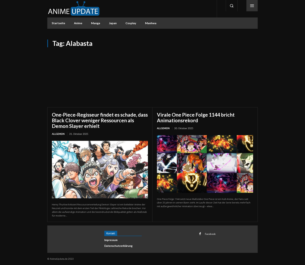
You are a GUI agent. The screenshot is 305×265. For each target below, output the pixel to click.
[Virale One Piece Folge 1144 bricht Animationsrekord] (205, 164)
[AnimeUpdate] (73, 8)
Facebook (210, 234)
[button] (231, 5)
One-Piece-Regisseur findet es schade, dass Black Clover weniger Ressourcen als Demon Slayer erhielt (100, 120)
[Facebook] (200, 234)
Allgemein (58, 133)
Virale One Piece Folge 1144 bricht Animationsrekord (196, 117)
